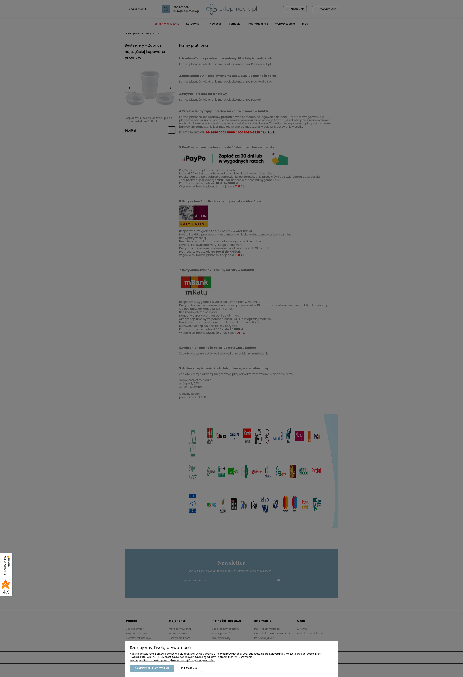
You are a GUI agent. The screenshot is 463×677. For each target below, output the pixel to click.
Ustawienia (188, 668)
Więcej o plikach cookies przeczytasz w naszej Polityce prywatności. (172, 660)
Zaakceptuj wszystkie (152, 668)
